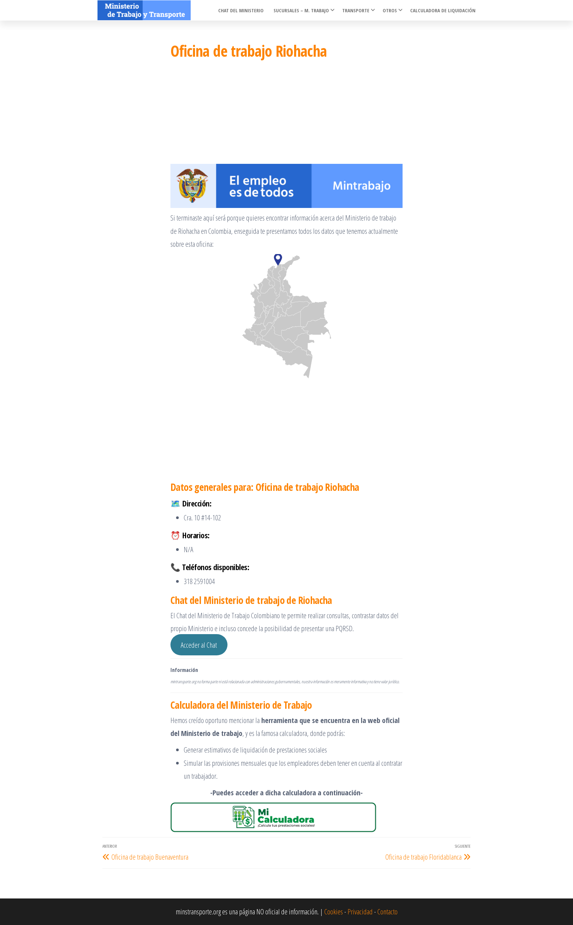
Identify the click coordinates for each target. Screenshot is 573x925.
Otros (390, 10)
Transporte (355, 10)
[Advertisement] (286, 114)
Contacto (387, 911)
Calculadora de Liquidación (443, 10)
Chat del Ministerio (241, 10)
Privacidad (360, 911)
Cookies (333, 911)
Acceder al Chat (199, 645)
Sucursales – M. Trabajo (301, 10)
